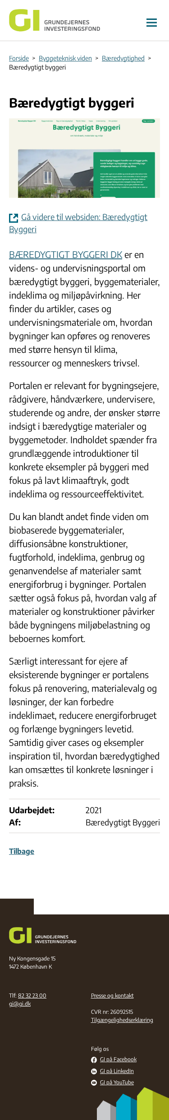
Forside (19, 58)
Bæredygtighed (123, 58)
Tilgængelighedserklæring (122, 1020)
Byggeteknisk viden (65, 58)
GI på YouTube (117, 1083)
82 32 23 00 (32, 995)
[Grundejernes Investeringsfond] (54, 20)
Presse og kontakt (112, 995)
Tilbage (21, 851)
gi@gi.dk (20, 1003)
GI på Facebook (118, 1060)
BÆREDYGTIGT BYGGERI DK (65, 254)
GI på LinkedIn (117, 1071)
